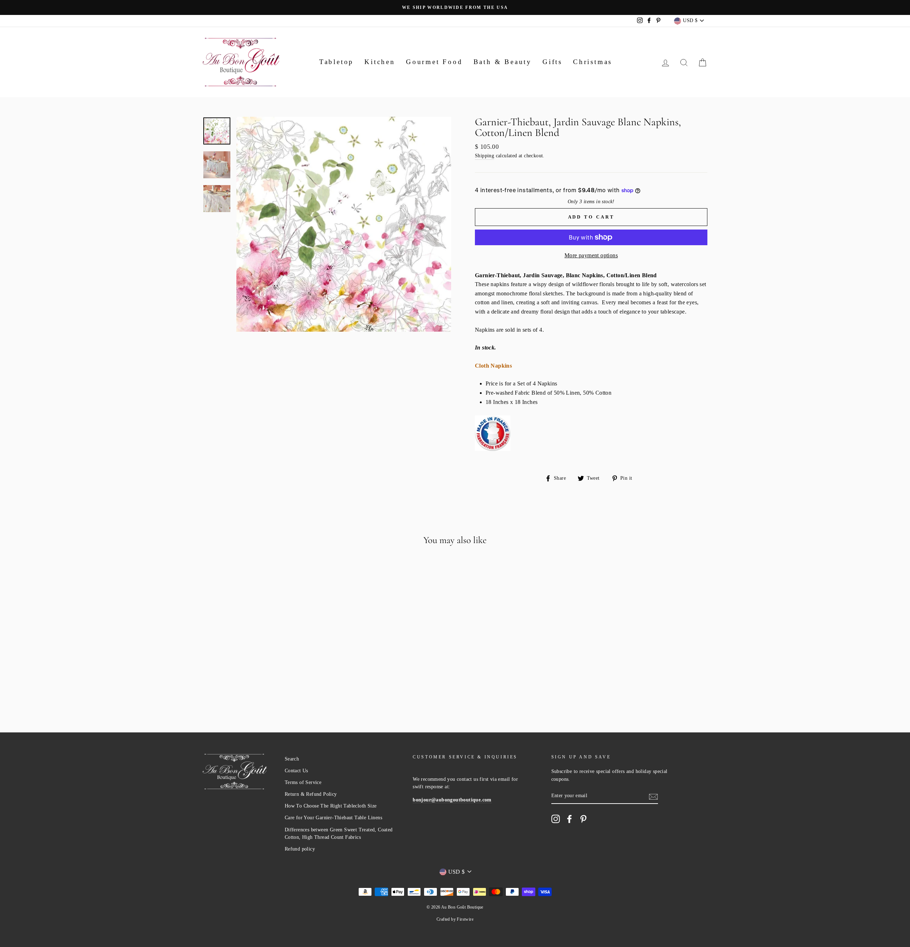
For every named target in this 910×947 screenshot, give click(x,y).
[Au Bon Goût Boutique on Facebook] (569, 819)
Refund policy (300, 849)
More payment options (591, 255)
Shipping (484, 155)
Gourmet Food (434, 61)
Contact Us (296, 770)
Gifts (552, 61)
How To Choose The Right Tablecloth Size (331, 806)
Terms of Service (303, 782)
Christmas (592, 61)
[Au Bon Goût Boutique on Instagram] (555, 819)
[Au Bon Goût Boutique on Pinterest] (583, 819)
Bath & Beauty (502, 61)
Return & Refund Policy (311, 794)
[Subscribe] (653, 796)
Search (292, 759)
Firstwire (465, 919)
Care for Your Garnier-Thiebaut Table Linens (333, 817)
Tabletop (336, 61)
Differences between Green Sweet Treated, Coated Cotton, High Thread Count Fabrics (339, 833)
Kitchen (379, 61)
